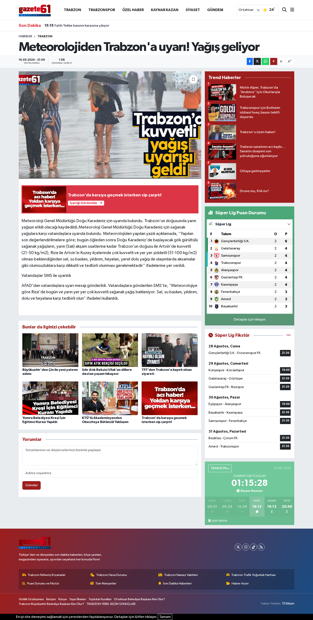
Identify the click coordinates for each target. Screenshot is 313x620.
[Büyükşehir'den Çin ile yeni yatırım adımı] (50, 350)
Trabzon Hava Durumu (111, 575)
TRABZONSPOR (101, 10)
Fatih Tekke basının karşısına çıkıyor (77, 25)
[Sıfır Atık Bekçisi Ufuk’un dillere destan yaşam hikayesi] (110, 350)
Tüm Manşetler (105, 583)
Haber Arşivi (240, 583)
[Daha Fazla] (273, 61)
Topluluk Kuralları (100, 599)
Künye (62, 599)
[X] (238, 547)
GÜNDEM (215, 10)
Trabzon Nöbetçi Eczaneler (47, 575)
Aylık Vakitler (219, 520)
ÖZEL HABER (133, 10)
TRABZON (72, 10)
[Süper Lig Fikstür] (289, 335)
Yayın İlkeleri (77, 599)
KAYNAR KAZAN (164, 10)
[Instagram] (245, 547)
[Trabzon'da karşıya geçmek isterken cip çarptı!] (170, 398)
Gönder (31, 485)
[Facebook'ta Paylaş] (250, 61)
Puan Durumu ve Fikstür (43, 583)
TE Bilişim (288, 603)
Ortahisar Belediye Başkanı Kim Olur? (139, 599)
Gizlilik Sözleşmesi (31, 599)
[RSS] (261, 547)
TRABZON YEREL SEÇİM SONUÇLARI (110, 604)
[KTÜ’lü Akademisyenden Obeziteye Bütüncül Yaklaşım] (110, 398)
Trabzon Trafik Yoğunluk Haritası (253, 575)
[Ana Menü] (290, 10)
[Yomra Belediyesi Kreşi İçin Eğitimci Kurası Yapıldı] (50, 398)
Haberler (25, 36)
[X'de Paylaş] (257, 61)
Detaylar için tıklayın (250, 319)
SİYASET (193, 10)
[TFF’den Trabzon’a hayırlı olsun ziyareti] (170, 350)
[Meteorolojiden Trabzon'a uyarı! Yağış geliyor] (110, 124)
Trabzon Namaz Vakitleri (181, 575)
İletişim (51, 599)
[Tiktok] (253, 547)
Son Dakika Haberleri (177, 583)
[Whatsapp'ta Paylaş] (265, 61)
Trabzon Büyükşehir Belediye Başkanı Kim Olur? (51, 604)
